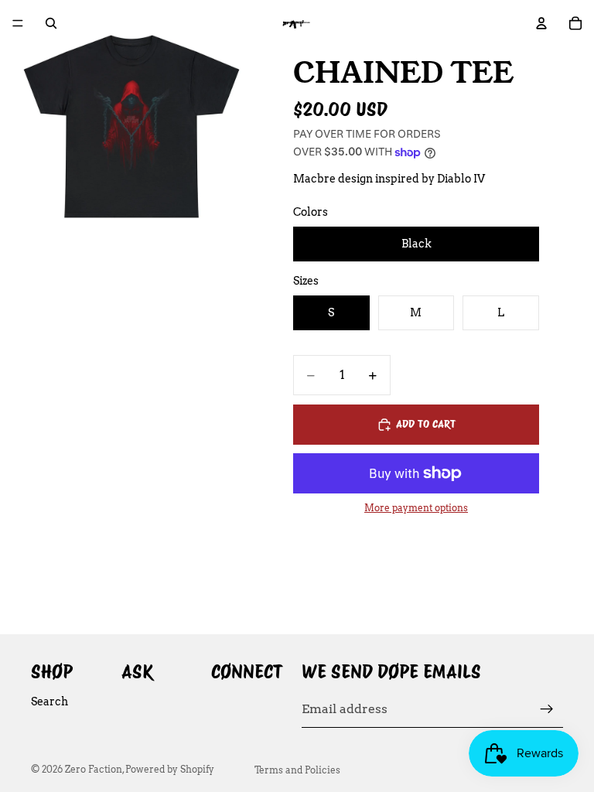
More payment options (416, 508)
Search (49, 701)
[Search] (51, 23)
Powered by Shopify (169, 769)
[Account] (541, 23)
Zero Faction (93, 769)
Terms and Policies (297, 770)
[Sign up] (547, 709)
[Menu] (18, 23)
